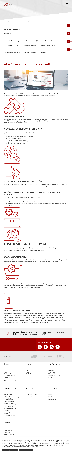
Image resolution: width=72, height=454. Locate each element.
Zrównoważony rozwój (10, 381)
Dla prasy (30, 388)
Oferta (28, 364)
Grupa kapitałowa (9, 401)
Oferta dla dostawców (30, 52)
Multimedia (7, 379)
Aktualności (7, 377)
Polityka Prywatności (33, 446)
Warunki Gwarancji (14, 45)
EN (63, 4)
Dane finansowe (8, 399)
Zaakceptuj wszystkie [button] (26, 450)
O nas (6, 364)
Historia (6, 372)
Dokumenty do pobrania (47, 45)
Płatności (35, 41)
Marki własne (29, 374)
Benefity (50, 396)
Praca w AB (53, 388)
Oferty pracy (51, 394)
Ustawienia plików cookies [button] (10, 450)
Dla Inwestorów (10, 388)
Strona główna (8, 21)
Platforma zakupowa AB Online (45, 21)
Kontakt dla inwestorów (10, 405)
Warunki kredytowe (30, 45)
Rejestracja (7, 33)
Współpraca (30, 21)
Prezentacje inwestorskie (11, 412)
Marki (27, 372)
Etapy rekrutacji (52, 398)
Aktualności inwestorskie (10, 394)
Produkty (28, 370)
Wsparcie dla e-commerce (12, 52)
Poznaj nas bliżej (52, 399)
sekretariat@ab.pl (9, 434)
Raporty (6, 413)
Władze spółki (8, 374)
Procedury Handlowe (48, 41)
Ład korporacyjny (8, 406)
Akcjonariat (7, 396)
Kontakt (43, 52)
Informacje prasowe (31, 394)
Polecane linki (7, 410)
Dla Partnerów (19, 21)
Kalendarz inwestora (9, 403)
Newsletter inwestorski (10, 408)
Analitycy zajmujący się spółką (12, 398)
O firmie (6, 370)
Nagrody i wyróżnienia (10, 375)
